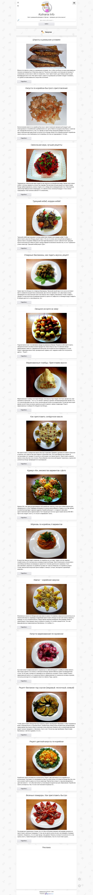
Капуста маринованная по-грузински (46, 634)
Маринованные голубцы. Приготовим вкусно (46, 363)
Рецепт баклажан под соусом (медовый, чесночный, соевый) (46, 687)
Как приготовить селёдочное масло (46, 416)
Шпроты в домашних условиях (46, 40)
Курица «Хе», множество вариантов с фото (46, 470)
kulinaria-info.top (43, 891)
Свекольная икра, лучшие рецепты (46, 145)
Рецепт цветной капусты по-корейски (46, 741)
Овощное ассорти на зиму (46, 309)
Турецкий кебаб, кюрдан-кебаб (46, 201)
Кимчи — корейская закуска (46, 580)
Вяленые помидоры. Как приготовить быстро (46, 795)
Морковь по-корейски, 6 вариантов (46, 524)
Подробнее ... (24, 81)
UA (18, 2)
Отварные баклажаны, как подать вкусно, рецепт (46, 255)
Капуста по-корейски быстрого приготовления (46, 88)
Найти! (46, 23)
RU (18, 5)
